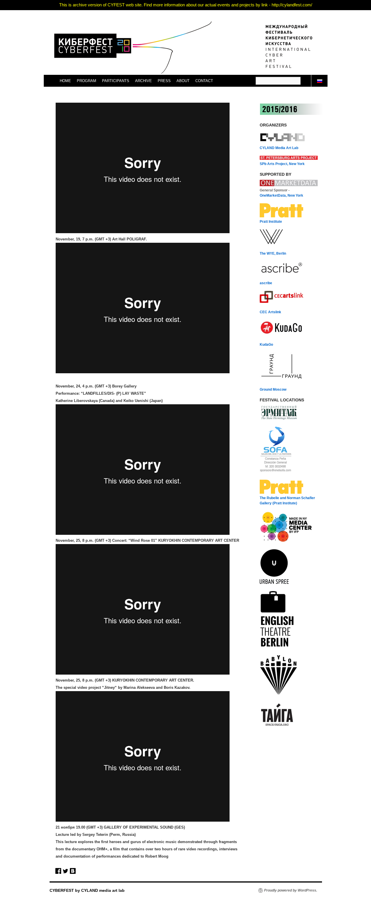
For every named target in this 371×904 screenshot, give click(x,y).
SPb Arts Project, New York (282, 164)
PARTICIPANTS (115, 81)
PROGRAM (86, 81)
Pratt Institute (271, 222)
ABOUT (183, 81)
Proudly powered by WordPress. (290, 890)
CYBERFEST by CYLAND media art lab (87, 890)
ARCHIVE (143, 81)
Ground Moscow (273, 389)
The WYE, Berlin (273, 253)
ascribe (266, 283)
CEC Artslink (270, 312)
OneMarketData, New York (281, 195)
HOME (65, 81)
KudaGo (266, 345)
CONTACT (204, 81)
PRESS (164, 81)
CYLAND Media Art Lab (279, 148)
